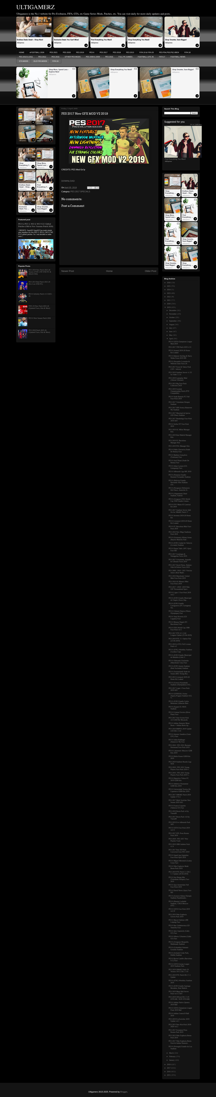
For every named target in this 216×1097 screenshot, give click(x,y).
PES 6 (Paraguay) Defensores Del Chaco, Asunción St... (179, 489)
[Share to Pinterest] (98, 188)
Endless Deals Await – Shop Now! (30, 40)
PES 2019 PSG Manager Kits (179, 446)
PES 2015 (109, 57)
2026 (169, 283)
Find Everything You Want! (101, 40)
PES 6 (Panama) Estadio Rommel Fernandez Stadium (180, 476)
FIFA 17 (162, 57)
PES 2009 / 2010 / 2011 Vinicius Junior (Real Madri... (180, 572)
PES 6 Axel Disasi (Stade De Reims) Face (179, 462)
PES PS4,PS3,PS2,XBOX (169, 52)
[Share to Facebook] (95, 188)
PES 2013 (130, 52)
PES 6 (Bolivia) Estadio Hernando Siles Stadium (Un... (178, 483)
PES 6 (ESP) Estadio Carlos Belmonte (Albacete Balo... (179, 702)
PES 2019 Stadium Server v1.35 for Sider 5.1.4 (180, 374)
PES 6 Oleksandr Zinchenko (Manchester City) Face (179, 662)
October (172, 317)
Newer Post (67, 271)
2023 (169, 293)
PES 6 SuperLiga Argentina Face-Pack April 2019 (178, 856)
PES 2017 (104, 52)
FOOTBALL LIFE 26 (146, 57)
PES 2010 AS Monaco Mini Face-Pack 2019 (178, 583)
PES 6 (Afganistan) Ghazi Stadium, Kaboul (178, 495)
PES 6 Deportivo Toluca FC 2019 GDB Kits (179, 779)
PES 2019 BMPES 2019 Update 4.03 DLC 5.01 (180, 730)
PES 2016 (55, 57)
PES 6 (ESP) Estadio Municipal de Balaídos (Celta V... (180, 656)
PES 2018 (117, 52)
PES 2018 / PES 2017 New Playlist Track (178, 840)
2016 (169, 1072)
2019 (169, 307)
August (172, 324)
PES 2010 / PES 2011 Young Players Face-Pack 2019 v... (179, 768)
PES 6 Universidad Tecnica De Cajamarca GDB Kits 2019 (179, 790)
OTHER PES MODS (72, 57)
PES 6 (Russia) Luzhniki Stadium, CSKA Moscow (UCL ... (178, 904)
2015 (169, 1075)
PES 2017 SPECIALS (80, 192)
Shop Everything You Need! (138, 40)
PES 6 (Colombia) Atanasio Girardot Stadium (178, 949)
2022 (169, 297)
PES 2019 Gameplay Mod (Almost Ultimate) (178, 379)
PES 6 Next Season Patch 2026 (40, 318)
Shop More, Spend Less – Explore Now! (59, 71)
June (171, 331)
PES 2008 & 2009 (93, 57)
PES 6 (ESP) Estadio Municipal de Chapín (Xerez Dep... (180, 599)
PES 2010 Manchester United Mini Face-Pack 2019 (179, 577)
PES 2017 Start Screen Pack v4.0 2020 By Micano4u (179, 719)
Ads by (196, 124)
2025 (169, 286)
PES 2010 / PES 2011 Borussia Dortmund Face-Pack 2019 (180, 746)
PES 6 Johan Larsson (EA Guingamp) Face (178, 467)
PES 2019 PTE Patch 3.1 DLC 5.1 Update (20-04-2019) (180, 873)
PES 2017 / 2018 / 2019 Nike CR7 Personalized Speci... (179, 588)
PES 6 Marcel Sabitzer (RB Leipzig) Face (178, 921)
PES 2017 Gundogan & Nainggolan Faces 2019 (178, 555)
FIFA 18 (187, 52)
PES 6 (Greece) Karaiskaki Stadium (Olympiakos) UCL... (180, 684)
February (172, 1056)
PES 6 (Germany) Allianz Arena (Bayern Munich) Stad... (180, 539)
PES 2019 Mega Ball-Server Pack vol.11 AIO (179, 993)
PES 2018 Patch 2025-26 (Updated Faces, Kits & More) (39, 331)
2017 (169, 1068)
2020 (169, 304)
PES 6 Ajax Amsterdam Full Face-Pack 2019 (179, 886)
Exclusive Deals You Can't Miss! (66, 40)
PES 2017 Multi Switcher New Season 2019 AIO (180, 801)
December (173, 310)
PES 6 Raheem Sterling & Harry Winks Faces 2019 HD (180, 357)
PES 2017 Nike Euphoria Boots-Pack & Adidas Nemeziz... (180, 1042)
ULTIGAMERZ (35, 7)
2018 (169, 1064)
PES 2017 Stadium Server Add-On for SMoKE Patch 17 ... (180, 511)
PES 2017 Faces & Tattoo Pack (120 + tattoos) (180, 368)
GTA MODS (23, 61)
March (171, 1053)
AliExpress (20, 43)
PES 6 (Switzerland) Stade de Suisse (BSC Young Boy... (179, 673)
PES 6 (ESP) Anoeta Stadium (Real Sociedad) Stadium (179, 667)
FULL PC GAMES (125, 57)
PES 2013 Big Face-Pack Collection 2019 (177, 385)
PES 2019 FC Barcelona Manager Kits (177, 442)
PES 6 (91, 52)
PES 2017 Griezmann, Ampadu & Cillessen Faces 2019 (180, 561)
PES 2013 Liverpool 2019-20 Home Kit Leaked (179, 678)
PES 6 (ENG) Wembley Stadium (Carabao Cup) (180, 651)
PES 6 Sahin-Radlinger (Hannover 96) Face (177, 741)
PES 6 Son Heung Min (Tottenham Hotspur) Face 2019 (179, 879)
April (171, 339)
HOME (21, 52)
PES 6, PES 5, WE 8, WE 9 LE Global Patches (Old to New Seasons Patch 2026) (35, 225)
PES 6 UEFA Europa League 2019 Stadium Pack (179, 965)
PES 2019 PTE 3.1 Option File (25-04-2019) (180, 640)
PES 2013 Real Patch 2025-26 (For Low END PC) (39, 283)
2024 (169, 290)
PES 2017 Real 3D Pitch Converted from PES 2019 (179, 851)
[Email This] (88, 188)
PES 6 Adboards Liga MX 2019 (180, 471)
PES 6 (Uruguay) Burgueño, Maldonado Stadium (179, 943)
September (173, 321)
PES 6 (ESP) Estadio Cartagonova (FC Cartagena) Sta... (180, 606)
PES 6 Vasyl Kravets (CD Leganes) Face (178, 618)
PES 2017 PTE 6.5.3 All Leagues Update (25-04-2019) (180, 634)
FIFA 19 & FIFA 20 (146, 52)
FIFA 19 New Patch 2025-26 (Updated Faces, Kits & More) (39, 307)
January (172, 1060)
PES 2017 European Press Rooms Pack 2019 (178, 1031)
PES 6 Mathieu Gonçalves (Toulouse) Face (178, 456)
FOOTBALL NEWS (177, 57)
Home (109, 271)
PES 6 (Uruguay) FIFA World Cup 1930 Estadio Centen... (179, 500)
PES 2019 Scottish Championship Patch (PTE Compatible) (179, 391)
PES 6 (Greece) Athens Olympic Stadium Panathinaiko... (180, 897)
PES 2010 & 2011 (26, 57)
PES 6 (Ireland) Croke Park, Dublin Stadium (179, 954)
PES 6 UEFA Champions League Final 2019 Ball (180, 1009)
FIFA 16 (55, 61)
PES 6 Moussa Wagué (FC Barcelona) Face (178, 623)
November (173, 314)
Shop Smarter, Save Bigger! (176, 40)
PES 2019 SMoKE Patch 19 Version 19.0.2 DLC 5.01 (179, 971)
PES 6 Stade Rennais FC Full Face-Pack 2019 (179, 398)
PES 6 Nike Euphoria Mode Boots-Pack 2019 (178, 867)
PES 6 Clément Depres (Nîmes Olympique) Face (179, 612)
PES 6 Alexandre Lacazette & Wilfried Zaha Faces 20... (179, 363)
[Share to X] (93, 188)
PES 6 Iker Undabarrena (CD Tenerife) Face (179, 927)
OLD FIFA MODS (40, 61)
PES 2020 (67, 52)
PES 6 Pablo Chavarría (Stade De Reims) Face (179, 451)
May (171, 335)
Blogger (123, 1092)
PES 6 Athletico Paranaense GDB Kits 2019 (178, 785)
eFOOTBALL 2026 (37, 52)
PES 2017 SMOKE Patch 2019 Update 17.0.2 (180, 796)
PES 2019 (80, 52)
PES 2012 (42, 57)
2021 (169, 300)
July (170, 328)
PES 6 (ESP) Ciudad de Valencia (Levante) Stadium (180, 544)
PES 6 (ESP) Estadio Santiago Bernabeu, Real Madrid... (179, 987)
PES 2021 (54, 52)
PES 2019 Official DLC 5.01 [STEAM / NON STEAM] (179, 998)
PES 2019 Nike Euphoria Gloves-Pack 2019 (178, 916)
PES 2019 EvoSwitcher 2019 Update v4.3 (179, 1020)
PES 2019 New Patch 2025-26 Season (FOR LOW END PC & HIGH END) (40, 272)
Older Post (150, 271)
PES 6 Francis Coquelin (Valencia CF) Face (177, 807)
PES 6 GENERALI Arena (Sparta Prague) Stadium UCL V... (180, 696)
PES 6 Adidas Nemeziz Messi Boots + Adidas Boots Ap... (179, 724)
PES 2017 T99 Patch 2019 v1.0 (180, 347)
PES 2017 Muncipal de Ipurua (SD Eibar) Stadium (179, 414)
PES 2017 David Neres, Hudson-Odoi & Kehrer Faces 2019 (180, 566)
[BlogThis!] (91, 188)
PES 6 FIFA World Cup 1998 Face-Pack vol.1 (179, 629)
